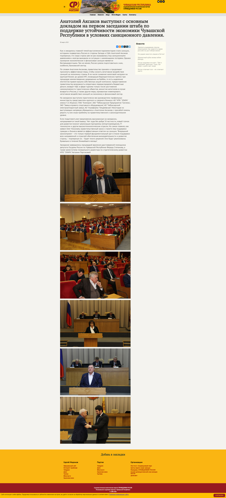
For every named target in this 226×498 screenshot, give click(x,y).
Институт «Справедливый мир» (141, 466)
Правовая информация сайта (119, 494)
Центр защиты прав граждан (140, 468)
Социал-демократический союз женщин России (144, 472)
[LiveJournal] (127, 47)
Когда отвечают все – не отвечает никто (150, 70)
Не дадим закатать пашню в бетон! (150, 54)
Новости (101, 15)
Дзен (65, 472)
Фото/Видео (116, 15)
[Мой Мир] (122, 47)
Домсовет (134, 475)
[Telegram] (130, 47)
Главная (93, 15)
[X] (125, 47)
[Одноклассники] (120, 47)
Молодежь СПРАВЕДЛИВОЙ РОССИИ (143, 470)
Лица (107, 15)
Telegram (67, 470)
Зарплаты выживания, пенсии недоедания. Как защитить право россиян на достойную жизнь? (149, 49)
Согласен (219, 495)
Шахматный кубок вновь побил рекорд (148, 58)
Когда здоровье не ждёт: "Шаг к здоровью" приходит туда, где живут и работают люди (149, 64)
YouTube (99, 474)
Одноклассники (69, 478)
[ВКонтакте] (117, 47)
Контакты (132, 15)
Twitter (66, 474)
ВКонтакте (67, 476)
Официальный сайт (70, 466)
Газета (125, 15)
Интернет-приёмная (70, 468)
